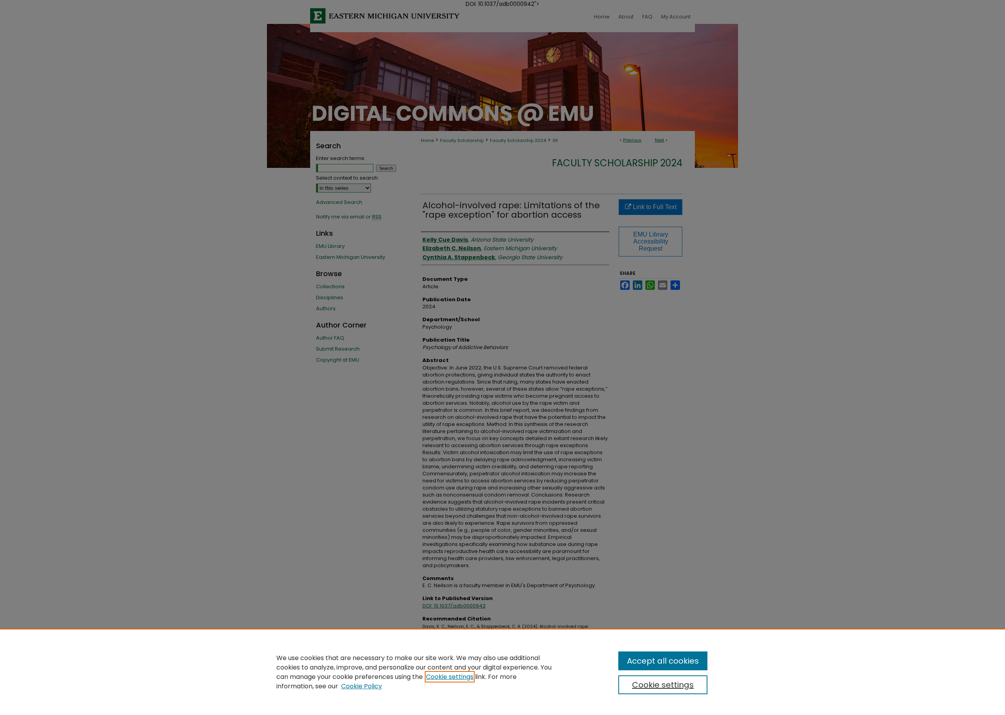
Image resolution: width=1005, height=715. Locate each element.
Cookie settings (449, 676)
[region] (502, 672)
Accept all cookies (663, 660)
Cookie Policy (361, 686)
